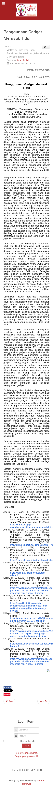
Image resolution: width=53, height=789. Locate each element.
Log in (26, 745)
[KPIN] (26, 10)
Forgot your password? (26, 756)
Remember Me (27, 741)
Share (7, 687)
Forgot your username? (26, 752)
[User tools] (46, 47)
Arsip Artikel (23, 60)
